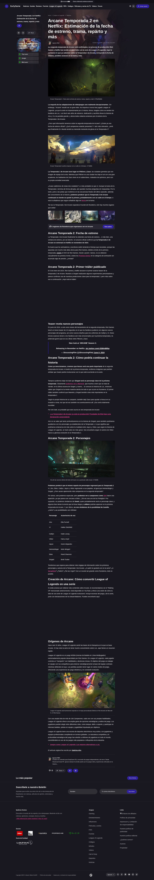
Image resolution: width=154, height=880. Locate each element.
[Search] (133, 6)
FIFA (65, 6)
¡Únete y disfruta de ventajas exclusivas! (83, 1)
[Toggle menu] (6, 6)
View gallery (108, 226)
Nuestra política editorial (128, 836)
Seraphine (52, 571)
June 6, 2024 (99, 353)
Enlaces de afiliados (129, 813)
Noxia (83, 200)
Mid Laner (25, 62)
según (59, 253)
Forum (100, 6)
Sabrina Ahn (76, 750)
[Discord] (125, 874)
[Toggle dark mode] (130, 6)
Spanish (110, 874)
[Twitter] (117, 874)
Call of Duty (93, 854)
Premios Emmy (84, 256)
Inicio (49, 15)
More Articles (132, 778)
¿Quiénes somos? (126, 840)
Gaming (91, 813)
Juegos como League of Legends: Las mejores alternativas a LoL (75, 745)
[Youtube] (129, 874)
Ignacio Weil (56, 758)
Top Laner (25, 54)
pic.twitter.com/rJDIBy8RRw (98, 348)
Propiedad (123, 848)
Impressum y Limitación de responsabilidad (64, 875)
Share (32, 33)
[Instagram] (132, 874)
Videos (94, 6)
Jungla (24, 58)
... (57, 764)
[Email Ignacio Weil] (75, 770)
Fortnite (45, 6)
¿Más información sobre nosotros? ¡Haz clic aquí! (31, 818)
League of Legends (55, 6)
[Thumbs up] (19, 25)
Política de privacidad (127, 818)
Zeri (105, 496)
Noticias (26, 6)
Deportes (92, 858)
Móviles (91, 846)
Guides (32, 6)
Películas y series (95, 826)
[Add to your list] (23, 33)
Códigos (70, 6)
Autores (122, 844)
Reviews (39, 6)
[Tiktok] (136, 874)
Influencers (93, 822)
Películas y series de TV (83, 6)
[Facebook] (121, 874)
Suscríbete (132, 791)
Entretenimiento (94, 818)
